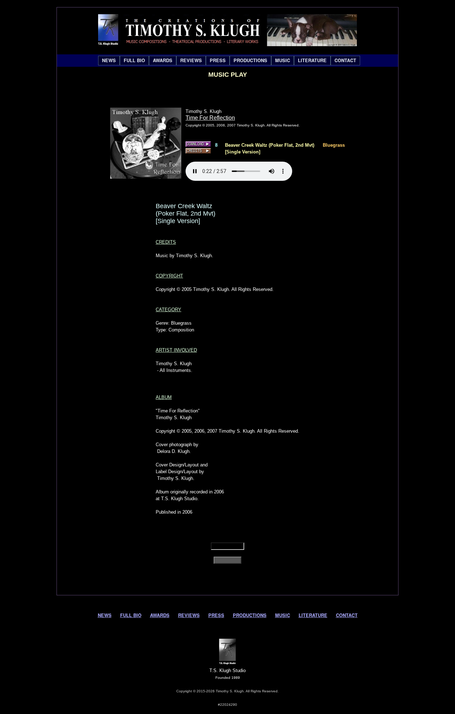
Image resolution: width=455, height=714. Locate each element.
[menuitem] (109, 60)
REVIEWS (191, 60)
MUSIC (282, 60)
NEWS (109, 60)
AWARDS (162, 60)
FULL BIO (134, 60)
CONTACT (345, 60)
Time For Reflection (210, 118)
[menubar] (229, 60)
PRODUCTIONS (250, 60)
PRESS (218, 60)
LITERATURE (312, 60)
